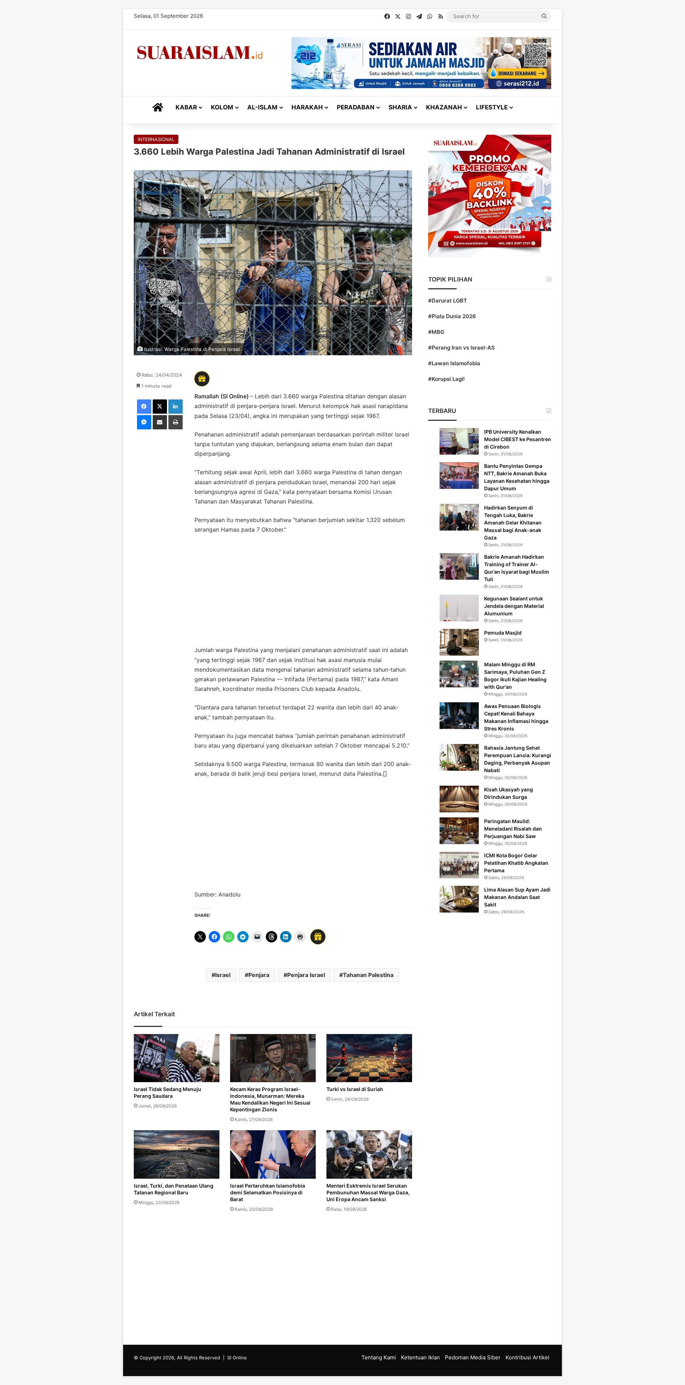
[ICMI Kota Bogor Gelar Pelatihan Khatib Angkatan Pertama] (459, 865)
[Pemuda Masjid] (459, 642)
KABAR (186, 107)
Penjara (258, 974)
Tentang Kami (378, 1357)
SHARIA (400, 107)
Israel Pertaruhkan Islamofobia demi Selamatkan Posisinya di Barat (267, 1192)
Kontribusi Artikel (527, 1357)
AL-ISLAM (262, 107)
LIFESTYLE (492, 107)
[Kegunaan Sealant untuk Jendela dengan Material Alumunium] (459, 608)
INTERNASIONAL (156, 139)
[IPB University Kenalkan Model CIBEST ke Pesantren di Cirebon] (459, 441)
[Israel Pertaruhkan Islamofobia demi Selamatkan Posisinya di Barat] (273, 1154)
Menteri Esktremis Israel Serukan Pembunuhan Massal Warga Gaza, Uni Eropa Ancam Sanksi (368, 1192)
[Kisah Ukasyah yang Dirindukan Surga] (459, 799)
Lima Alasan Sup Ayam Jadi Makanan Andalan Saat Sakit (517, 897)
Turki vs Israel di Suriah (354, 1089)
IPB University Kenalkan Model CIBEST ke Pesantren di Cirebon (517, 439)
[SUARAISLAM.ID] (200, 52)
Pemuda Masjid (503, 633)
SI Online (237, 1357)
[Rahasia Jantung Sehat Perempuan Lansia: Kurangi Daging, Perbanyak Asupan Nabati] (459, 757)
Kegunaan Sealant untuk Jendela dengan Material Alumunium (514, 605)
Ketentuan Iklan (420, 1357)
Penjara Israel (306, 974)
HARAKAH (307, 107)
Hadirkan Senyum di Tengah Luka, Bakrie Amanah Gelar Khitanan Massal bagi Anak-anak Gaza (513, 523)
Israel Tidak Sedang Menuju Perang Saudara (167, 1092)
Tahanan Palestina (368, 974)
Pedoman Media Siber (473, 1357)
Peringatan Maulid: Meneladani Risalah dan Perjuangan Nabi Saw (513, 828)
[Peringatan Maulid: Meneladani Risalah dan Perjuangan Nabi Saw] (459, 830)
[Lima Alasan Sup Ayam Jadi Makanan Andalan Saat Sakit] (459, 899)
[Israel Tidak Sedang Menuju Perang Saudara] (176, 1058)
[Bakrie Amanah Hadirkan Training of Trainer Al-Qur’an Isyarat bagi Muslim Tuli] (459, 566)
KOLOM (222, 107)
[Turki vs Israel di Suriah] (369, 1058)
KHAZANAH (444, 107)
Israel (222, 974)
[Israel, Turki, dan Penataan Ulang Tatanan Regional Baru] (176, 1154)
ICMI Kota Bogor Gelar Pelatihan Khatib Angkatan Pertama (516, 862)
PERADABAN (356, 107)
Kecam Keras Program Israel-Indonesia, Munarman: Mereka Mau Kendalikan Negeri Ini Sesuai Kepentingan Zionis (270, 1099)
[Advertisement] (303, 593)
